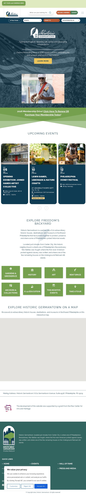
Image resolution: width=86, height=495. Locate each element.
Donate (74, 12)
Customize (13, 486)
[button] (43, 328)
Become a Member (63, 12)
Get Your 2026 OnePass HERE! (14, 3)
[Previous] (24, 89)
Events (35, 464)
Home (6, 464)
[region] (27, 478)
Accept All (41, 486)
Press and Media (67, 468)
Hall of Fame (66, 464)
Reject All (27, 486)
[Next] (62, 89)
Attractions (14, 20)
